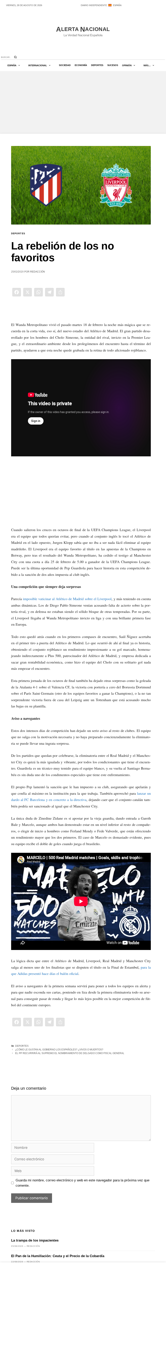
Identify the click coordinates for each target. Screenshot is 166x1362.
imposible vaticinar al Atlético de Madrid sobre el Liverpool (67, 598)
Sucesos (112, 65)
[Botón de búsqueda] (15, 57)
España (11, 65)
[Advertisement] (83, 102)
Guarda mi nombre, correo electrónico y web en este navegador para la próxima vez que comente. (82, 1182)
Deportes (97, 65)
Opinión (127, 65)
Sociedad (65, 65)
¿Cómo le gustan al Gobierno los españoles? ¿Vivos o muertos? (59, 1049)
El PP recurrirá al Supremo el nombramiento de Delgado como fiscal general (69, 1053)
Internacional (37, 65)
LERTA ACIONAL (83, 29)
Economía (81, 65)
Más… (147, 65)
